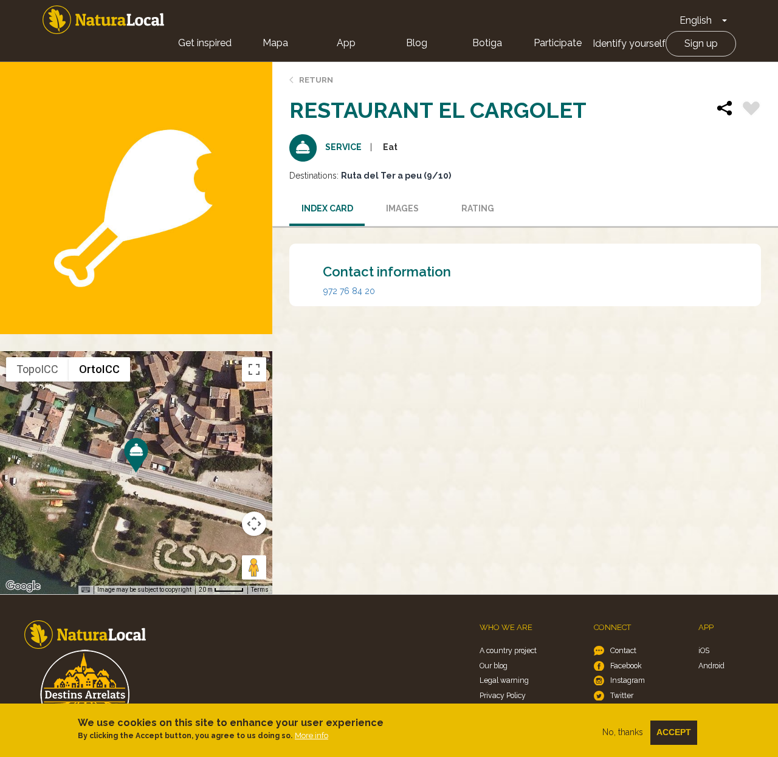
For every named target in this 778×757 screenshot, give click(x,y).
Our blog (494, 665)
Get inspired (205, 43)
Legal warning (504, 680)
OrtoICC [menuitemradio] (99, 369)
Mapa (275, 43)
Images (402, 208)
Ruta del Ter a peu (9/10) (396, 175)
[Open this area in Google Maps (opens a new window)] (23, 586)
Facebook (626, 665)
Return (316, 79)
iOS (703, 650)
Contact (623, 650)
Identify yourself (629, 43)
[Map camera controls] (254, 524)
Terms (260, 589)
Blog (416, 43)
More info (311, 735)
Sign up (701, 43)
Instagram (627, 680)
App (346, 43)
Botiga (487, 43)
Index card (327, 208)
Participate (558, 43)
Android (711, 665)
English (696, 20)
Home (103, 19)
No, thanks (622, 732)
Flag (751, 110)
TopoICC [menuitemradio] (37, 369)
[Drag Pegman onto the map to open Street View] (254, 567)
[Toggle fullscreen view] (254, 369)
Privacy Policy (503, 695)
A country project (508, 650)
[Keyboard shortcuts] (85, 590)
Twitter (621, 695)
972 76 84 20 (349, 291)
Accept (673, 732)
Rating (477, 208)
